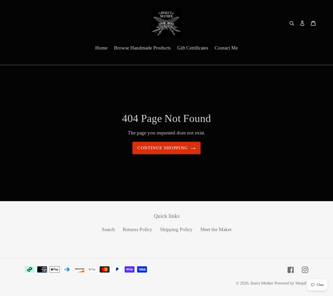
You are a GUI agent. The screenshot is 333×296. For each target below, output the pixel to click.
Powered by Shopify (291, 283)
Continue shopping (162, 147)
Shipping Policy (176, 229)
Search (108, 229)
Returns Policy (137, 229)
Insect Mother (262, 283)
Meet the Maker (216, 229)
